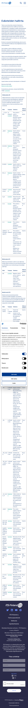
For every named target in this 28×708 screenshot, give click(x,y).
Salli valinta (14, 378)
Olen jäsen (14, 673)
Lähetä (14, 690)
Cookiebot (7, 90)
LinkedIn (10, 115)
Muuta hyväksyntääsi (6, 86)
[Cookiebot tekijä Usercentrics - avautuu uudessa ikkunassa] (20, 324)
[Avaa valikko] (26, 3)
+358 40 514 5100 (14, 636)
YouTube (10, 521)
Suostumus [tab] (5, 328)
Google (9, 203)
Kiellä (14, 383)
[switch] (24, 358)
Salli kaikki (14, 374)
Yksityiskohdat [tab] (14, 328)
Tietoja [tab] (23, 328)
